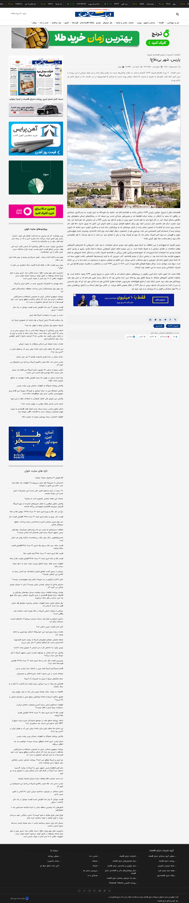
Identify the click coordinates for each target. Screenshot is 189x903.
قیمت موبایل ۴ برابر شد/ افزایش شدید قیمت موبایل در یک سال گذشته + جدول (38, 308)
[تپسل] (74, 295)
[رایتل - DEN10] (36, 211)
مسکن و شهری (149, 22)
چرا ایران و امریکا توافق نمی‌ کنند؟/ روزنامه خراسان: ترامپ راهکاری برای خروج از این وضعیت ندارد (37, 761)
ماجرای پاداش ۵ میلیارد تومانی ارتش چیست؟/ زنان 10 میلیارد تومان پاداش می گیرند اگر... (36, 586)
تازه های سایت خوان (35, 471)
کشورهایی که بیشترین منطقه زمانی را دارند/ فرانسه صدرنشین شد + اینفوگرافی (37, 809)
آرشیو (66, 22)
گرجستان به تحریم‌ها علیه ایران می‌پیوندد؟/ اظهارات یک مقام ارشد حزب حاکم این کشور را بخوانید (37, 484)
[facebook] (170, 320)
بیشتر (34, 22)
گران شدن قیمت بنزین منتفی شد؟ (49, 626)
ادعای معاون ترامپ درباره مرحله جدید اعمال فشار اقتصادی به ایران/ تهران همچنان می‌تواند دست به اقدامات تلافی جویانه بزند (37, 410)
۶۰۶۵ (170, 67)
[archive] (79, 891)
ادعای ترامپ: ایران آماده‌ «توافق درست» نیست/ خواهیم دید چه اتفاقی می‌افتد (38, 743)
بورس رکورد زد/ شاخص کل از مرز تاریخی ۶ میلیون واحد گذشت (38, 647)
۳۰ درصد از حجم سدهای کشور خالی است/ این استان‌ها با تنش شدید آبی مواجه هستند (38, 492)
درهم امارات (132, 4)
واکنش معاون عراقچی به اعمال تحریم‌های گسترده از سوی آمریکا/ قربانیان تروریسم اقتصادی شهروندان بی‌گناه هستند (38, 505)
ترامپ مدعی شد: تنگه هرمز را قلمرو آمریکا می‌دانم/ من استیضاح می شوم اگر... (36, 363)
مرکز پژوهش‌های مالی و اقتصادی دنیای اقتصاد (120, 872)
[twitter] (165, 320)
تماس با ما (93, 856)
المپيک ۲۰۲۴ (173, 326)
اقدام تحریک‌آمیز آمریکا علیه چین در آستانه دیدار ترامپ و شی (39, 668)
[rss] (94, 891)
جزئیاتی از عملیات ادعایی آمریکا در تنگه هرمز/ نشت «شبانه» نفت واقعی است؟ (38, 612)
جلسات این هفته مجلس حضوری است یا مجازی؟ (43, 498)
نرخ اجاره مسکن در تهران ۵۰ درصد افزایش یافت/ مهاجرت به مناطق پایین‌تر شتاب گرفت (37, 379)
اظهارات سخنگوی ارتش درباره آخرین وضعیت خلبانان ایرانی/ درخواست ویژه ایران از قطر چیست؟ (40, 706)
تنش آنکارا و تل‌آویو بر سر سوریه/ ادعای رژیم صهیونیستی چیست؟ (37, 579)
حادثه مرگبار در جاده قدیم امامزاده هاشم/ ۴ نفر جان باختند (39, 357)
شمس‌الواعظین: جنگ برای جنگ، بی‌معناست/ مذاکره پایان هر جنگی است (37, 539)
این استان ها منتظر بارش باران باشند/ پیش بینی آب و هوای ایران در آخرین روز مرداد (36, 350)
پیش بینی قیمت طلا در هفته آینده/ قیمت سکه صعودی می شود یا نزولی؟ (37, 266)
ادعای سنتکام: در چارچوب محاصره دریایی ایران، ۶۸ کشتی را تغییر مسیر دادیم (37, 793)
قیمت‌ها (74, 22)
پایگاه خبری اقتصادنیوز (165, 875)
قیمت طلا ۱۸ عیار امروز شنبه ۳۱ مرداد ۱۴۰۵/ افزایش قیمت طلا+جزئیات (40, 714)
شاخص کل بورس (75, 4)
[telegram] (155, 320)
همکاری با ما (92, 875)
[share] (89, 891)
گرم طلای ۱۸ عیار (12, 4)
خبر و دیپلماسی (173, 22)
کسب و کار (43, 22)
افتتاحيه (159, 326)
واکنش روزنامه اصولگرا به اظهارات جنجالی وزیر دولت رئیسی (40, 385)
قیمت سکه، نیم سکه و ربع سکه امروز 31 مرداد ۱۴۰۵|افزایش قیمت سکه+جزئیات (37, 547)
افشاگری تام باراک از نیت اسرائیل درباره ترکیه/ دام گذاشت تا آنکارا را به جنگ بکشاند (36, 685)
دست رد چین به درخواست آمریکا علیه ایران (46, 315)
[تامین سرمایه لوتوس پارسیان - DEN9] (36, 178)
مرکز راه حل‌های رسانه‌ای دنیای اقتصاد (121, 878)
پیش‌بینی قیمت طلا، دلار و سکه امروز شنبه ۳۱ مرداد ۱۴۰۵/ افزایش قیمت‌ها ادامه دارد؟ (37, 662)
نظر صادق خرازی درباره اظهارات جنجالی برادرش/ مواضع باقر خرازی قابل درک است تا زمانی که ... (37, 604)
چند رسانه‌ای (56, 22)
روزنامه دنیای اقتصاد (166, 861)
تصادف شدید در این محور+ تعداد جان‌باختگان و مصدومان (40, 673)
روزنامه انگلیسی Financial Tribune (122, 883)
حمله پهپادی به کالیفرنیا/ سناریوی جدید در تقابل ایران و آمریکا (38, 283)
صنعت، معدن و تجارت (124, 22)
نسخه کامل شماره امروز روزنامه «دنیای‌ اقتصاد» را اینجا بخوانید (36, 99)
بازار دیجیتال (107, 22)
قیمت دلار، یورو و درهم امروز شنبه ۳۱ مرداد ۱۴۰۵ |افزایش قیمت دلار (36, 516)
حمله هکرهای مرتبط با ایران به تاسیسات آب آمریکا (43, 678)
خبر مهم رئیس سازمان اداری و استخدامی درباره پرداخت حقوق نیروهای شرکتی (38, 523)
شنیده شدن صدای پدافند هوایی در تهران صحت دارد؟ (42, 404)
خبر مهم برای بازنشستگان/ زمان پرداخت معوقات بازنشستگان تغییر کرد (37, 290)
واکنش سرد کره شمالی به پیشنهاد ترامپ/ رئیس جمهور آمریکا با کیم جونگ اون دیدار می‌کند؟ (37, 654)
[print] (150, 320)
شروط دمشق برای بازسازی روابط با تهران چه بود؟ (44, 325)
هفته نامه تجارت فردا (166, 870)
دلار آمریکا (40, 4)
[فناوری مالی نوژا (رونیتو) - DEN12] (36, 444)
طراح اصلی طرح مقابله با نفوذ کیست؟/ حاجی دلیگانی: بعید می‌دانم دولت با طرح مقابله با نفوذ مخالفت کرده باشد (36, 816)
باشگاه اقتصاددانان (87, 22)
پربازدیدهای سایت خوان (35, 229)
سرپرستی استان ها (90, 870)
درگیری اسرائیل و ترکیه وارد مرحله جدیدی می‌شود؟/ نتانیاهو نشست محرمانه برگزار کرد (36, 620)
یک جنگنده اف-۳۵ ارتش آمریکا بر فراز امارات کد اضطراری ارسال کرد (37, 320)
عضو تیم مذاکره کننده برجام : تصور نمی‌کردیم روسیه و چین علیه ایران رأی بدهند (36, 258)
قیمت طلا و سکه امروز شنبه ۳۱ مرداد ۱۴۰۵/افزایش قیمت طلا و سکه (36, 558)
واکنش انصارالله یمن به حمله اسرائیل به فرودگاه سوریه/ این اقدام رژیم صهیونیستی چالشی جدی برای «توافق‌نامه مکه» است (36, 392)
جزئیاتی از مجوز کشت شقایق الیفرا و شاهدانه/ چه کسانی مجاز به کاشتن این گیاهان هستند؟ (37, 573)
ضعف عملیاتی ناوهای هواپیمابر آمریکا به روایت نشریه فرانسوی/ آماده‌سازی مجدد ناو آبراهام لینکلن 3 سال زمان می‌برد (38, 641)
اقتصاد (161, 22)
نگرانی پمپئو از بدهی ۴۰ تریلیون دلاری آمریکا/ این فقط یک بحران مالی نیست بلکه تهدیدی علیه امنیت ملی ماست (37, 371)
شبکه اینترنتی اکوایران (166, 866)
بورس (139, 22)
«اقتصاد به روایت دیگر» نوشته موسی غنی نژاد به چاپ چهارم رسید (37, 691)
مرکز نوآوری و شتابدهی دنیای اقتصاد (121, 866)
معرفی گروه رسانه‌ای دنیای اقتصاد (161, 856)
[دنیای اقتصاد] (94, 14)
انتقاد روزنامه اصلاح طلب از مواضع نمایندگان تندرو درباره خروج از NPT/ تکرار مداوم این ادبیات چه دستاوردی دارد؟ (37, 722)
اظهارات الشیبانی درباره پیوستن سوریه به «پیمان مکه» (42, 417)
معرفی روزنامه (53, 856)
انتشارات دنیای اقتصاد (127, 856)
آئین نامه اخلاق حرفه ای (49, 866)
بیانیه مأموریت (53, 861)
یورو (156, 4)
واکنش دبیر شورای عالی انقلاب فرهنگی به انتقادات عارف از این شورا (37, 398)
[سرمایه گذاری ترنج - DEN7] (94, 38)
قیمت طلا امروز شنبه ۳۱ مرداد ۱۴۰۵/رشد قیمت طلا (43, 553)
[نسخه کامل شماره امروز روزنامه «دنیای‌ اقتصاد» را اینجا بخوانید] (36, 76)
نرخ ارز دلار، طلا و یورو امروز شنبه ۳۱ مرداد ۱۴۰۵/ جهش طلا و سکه (36, 511)
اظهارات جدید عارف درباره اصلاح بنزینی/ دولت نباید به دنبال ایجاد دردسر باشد (37, 565)
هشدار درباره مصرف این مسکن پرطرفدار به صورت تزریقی (41, 344)
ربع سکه (182, 4)
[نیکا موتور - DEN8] (36, 110)
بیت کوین (106, 4)
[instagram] (109, 891)
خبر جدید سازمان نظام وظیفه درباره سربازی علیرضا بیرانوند (40, 778)
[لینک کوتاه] (175, 320)
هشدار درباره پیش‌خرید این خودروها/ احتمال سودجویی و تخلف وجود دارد (38, 633)
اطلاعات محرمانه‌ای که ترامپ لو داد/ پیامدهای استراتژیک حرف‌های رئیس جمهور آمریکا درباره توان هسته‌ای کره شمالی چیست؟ (37, 531)
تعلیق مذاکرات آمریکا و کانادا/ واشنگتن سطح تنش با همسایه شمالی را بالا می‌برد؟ (36, 698)
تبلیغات (94, 861)
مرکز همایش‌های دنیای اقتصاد (124, 861)
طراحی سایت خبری (19, 898)
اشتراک (94, 866)
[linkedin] (160, 320)
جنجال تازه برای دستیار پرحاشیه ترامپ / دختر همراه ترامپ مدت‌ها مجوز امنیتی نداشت (37, 824)
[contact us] (84, 891)
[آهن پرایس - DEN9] (36, 139)
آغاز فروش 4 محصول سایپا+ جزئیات (49, 477)
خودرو (98, 22)
